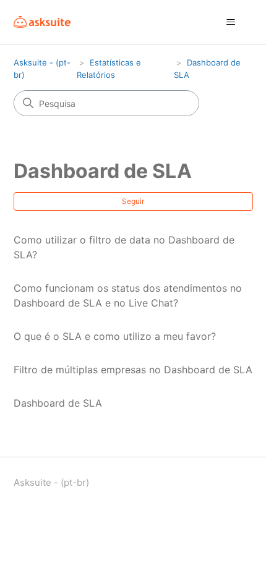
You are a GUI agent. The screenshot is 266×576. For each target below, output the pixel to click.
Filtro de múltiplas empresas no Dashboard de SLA (133, 369)
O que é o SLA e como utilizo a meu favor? (115, 336)
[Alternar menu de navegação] (231, 22)
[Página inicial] (42, 22)
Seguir (133, 201)
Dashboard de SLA (58, 403)
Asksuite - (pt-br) (51, 482)
